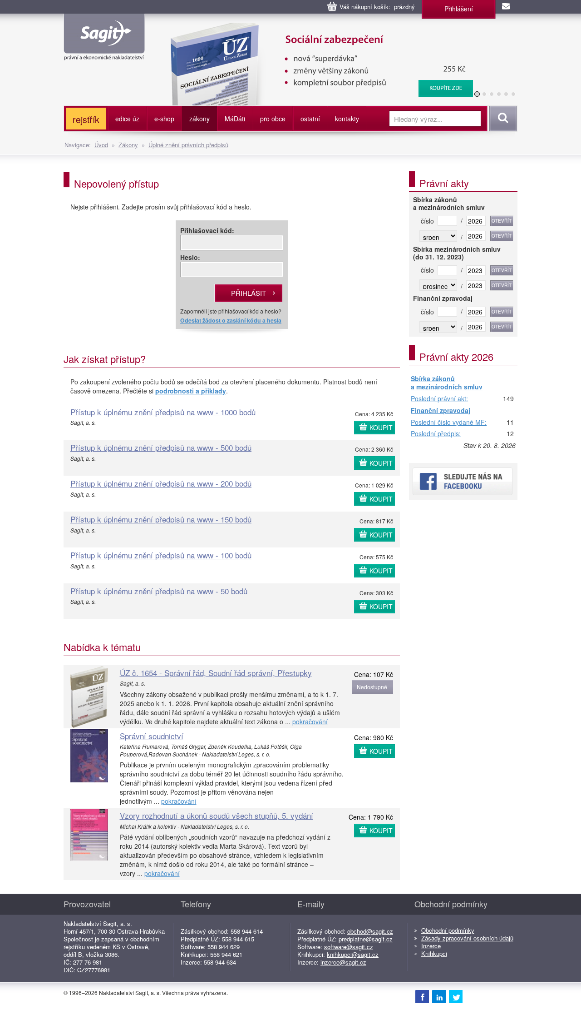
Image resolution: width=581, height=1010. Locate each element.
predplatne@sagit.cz (366, 939)
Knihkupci (434, 953)
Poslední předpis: (436, 434)
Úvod (101, 144)
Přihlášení (458, 8)
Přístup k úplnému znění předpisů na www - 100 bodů (160, 555)
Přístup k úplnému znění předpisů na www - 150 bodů (160, 519)
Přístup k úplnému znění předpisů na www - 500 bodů (160, 447)
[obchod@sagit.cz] (506, 7)
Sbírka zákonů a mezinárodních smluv (447, 383)
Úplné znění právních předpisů (188, 144)
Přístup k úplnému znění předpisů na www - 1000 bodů (163, 412)
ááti (235, 118)
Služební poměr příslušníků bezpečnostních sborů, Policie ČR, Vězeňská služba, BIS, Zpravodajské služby (316, 32)
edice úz (127, 118)
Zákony (128, 144)
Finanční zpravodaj (440, 411)
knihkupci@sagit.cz (353, 954)
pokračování (310, 721)
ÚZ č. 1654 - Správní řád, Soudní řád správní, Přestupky (216, 672)
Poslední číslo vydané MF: (449, 422)
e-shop (164, 118)
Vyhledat (501, 118)
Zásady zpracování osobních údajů (467, 938)
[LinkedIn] (439, 996)
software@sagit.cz (348, 946)
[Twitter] (456, 996)
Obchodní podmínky (447, 930)
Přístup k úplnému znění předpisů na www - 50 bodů (158, 591)
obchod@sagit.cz (370, 931)
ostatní (310, 118)
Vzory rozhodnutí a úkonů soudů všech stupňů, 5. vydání (216, 815)
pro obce (273, 118)
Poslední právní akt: (439, 399)
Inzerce (431, 945)
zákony (199, 118)
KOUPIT (381, 427)
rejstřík (86, 119)
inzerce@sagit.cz (343, 962)
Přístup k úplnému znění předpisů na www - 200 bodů (160, 483)
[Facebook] (422, 996)
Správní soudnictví (151, 735)
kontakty (347, 118)
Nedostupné (372, 687)
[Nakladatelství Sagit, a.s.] (104, 52)
